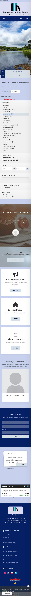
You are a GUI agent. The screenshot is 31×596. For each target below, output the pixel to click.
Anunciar (15, 290)
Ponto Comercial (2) (9, 146)
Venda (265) (6, 535)
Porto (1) (5, 150)
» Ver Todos (6, 188)
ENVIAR (15, 437)
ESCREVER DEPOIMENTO (15, 260)
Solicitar (15, 319)
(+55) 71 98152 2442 (11, 555)
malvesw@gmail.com (12, 562)
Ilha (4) (5, 144)
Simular (15, 348)
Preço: (4, 165)
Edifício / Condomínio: (8, 175)
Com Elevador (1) (8, 195)
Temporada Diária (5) (9, 158)
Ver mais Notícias (21, 465)
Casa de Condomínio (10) (11, 148)
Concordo (7, 594)
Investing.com (20, 497)
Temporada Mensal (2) (10, 160)
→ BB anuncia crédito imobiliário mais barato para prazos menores (15, 460)
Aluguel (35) (6, 155)
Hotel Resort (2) (8, 142)
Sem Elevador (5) (8, 197)
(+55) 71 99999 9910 (11, 551)
